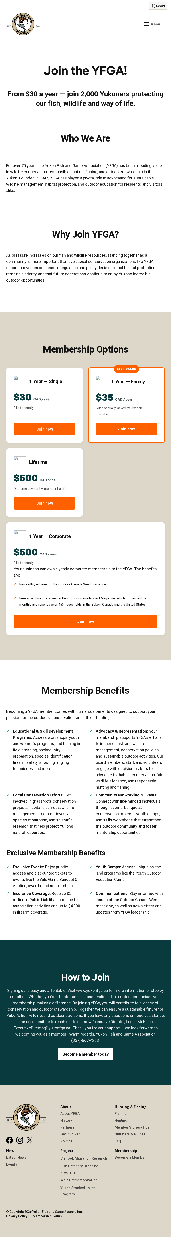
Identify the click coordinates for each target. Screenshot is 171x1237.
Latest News (16, 1157)
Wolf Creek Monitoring (79, 1180)
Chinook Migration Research (83, 1158)
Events (11, 1164)
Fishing (121, 1113)
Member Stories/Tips (132, 1127)
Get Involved (70, 1134)
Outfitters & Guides (130, 1134)
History (66, 1120)
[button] (152, 24)
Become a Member (130, 1157)
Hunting (121, 1120)
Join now (44, 429)
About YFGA (70, 1113)
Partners (67, 1127)
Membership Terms (47, 1216)
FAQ (118, 1141)
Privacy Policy (16, 1216)
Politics (66, 1141)
